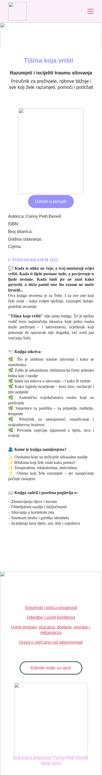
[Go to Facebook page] (38, 29)
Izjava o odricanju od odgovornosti (51, 642)
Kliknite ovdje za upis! (51, 668)
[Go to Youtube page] (66, 29)
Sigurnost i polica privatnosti (51, 607)
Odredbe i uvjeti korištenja (51, 617)
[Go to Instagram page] (53, 29)
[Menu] (90, 11)
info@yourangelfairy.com (47, 40)
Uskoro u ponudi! (51, 201)
